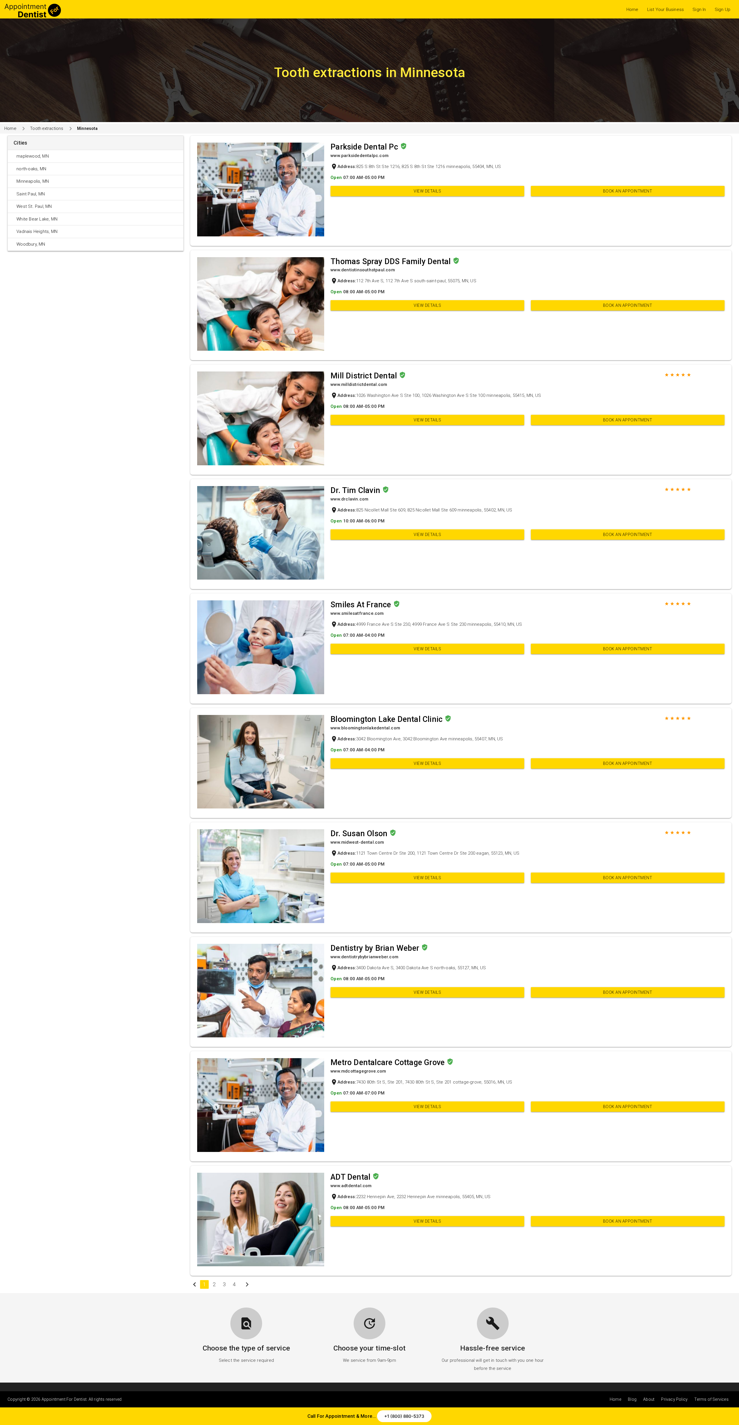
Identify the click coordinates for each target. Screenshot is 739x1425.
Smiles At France (362, 604)
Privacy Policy (674, 1399)
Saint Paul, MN (30, 194)
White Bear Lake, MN (36, 219)
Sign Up (722, 9)
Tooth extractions (46, 128)
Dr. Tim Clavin (356, 490)
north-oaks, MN (31, 168)
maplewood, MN (32, 156)
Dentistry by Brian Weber (376, 948)
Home (632, 9)
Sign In (699, 9)
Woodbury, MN (30, 244)
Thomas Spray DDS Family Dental (392, 261)
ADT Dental (351, 1177)
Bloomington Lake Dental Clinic (388, 719)
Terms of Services (711, 1399)
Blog (632, 1399)
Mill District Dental (365, 375)
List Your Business (665, 9)
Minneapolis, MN (32, 181)
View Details (427, 191)
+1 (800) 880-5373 (404, 1416)
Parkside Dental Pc (365, 147)
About (648, 1399)
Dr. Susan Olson (360, 833)
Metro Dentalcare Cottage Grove (389, 1062)
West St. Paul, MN (34, 206)
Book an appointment (627, 191)
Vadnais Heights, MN (36, 231)
